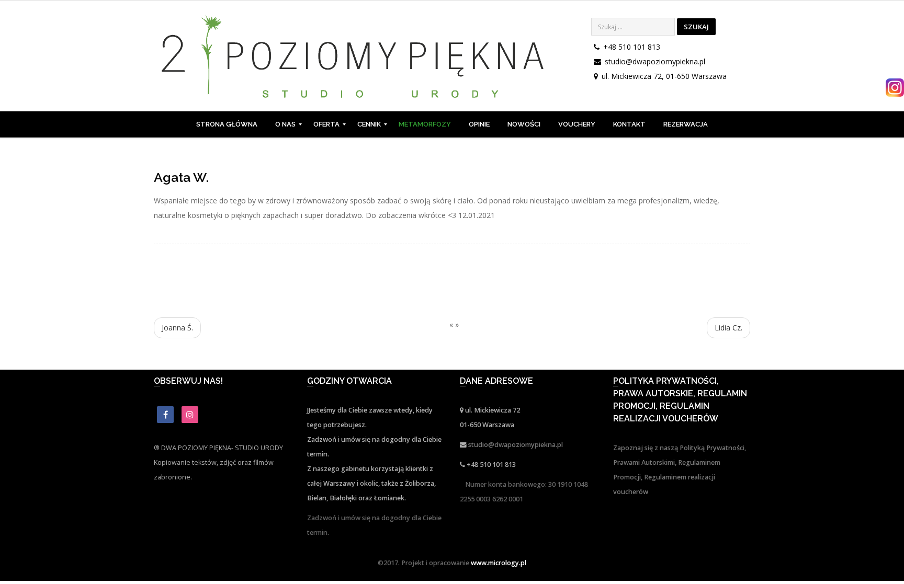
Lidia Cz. (728, 328)
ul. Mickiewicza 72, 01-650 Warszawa (664, 76)
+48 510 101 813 (631, 47)
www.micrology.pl (498, 562)
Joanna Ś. (177, 328)
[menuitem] (226, 124)
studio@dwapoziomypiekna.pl (655, 61)
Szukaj (696, 26)
